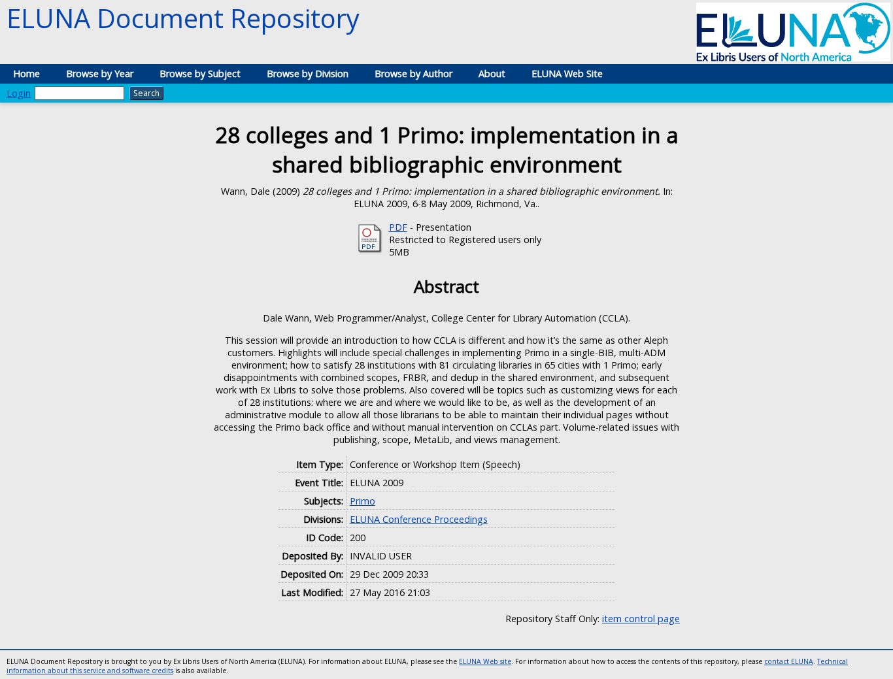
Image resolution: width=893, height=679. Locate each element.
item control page (641, 618)
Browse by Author (413, 73)
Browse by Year (99, 73)
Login (19, 93)
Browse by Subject (200, 73)
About (492, 73)
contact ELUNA (788, 661)
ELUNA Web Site (567, 73)
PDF (398, 227)
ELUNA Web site (485, 661)
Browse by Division (307, 73)
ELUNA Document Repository (183, 18)
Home (26, 73)
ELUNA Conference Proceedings (419, 519)
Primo (362, 501)
